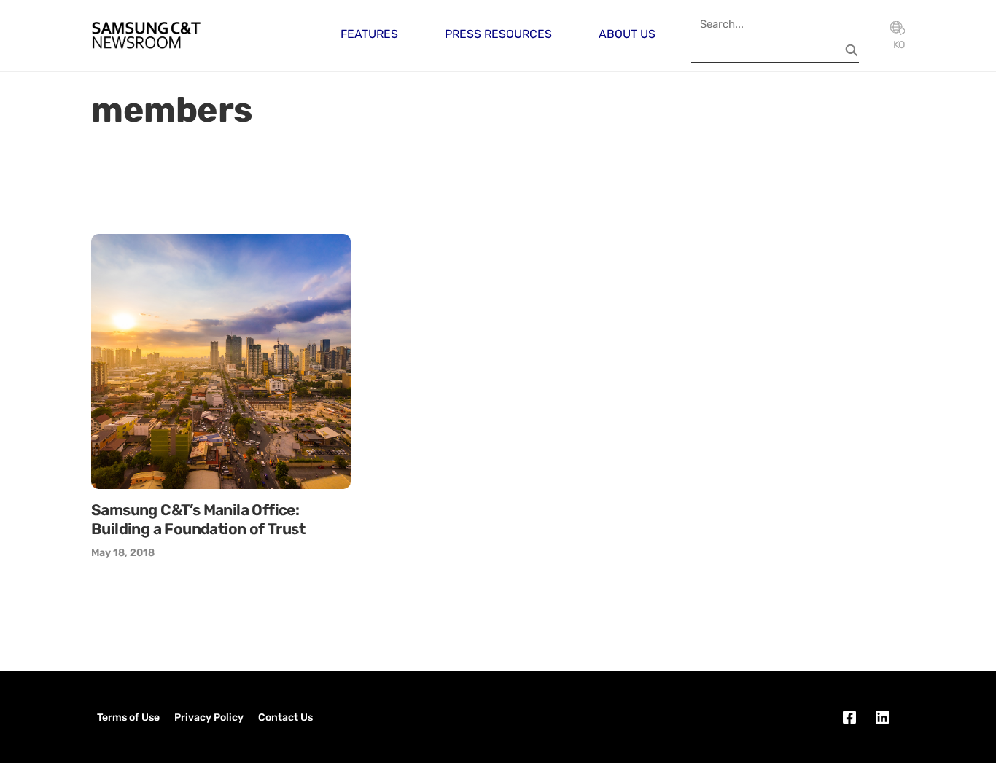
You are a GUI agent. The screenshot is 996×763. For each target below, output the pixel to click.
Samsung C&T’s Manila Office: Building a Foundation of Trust (198, 519)
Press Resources (498, 34)
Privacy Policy (209, 717)
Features (369, 34)
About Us (627, 34)
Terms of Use (128, 717)
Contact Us (285, 717)
